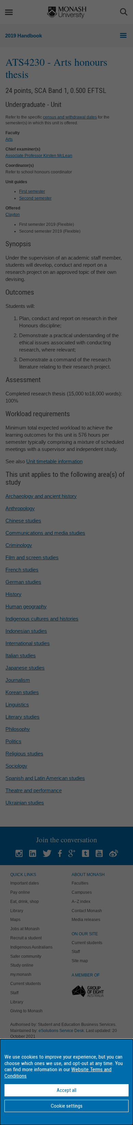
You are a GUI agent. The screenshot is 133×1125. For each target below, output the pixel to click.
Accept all (66, 1090)
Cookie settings (67, 1106)
